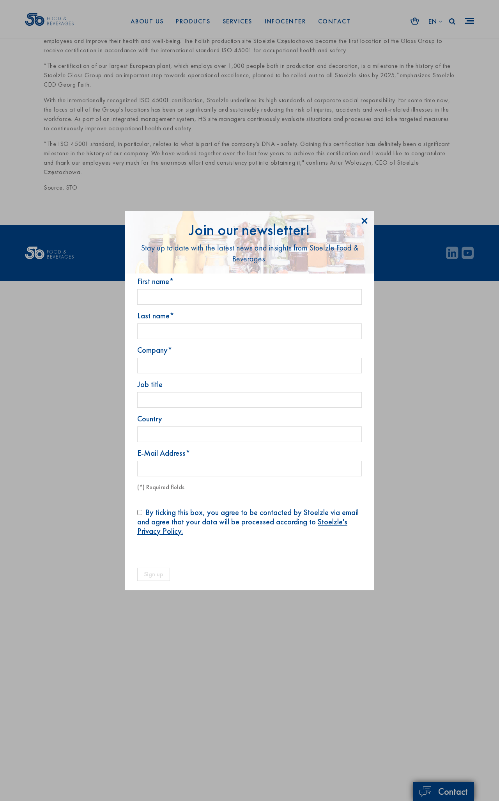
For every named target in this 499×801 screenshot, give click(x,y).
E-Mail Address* (163, 453)
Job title (150, 384)
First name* (155, 281)
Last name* (155, 315)
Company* (154, 350)
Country (149, 418)
